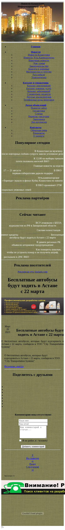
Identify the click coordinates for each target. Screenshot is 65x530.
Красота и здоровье (38, 69)
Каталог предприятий (39, 85)
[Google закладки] (32, 392)
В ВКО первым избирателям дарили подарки (37, 172)
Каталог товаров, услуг (38, 88)
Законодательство (38, 66)
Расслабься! (39, 74)
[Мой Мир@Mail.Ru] (32, 406)
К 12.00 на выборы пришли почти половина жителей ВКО (40, 160)
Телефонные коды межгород (39, 99)
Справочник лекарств (39, 94)
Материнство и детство (38, 71)
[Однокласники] (32, 403)
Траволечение (38, 77)
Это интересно (39, 122)
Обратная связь (39, 130)
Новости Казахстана (39, 54)
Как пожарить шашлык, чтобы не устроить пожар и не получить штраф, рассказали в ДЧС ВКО (32, 253)
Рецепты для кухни (38, 116)
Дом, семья (39, 63)
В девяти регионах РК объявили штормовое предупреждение (36, 243)
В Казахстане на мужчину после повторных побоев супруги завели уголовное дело (32, 152)
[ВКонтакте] (32, 395)
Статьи (39, 113)
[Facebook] (32, 398)
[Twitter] (32, 400)
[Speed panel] (32, 386)
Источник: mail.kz (14, 366)
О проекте (38, 136)
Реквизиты (39, 133)
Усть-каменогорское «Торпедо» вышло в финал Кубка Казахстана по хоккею (32, 179)
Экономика (39, 119)
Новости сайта (39, 108)
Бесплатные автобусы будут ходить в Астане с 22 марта (36, 236)
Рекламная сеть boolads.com (32, 272)
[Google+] (32, 389)
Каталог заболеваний (38, 91)
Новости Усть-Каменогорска (39, 57)
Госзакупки (39, 110)
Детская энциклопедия (39, 97)
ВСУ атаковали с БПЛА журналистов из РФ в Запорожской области (35, 224)
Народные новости (39, 60)
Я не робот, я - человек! (35, 440)
